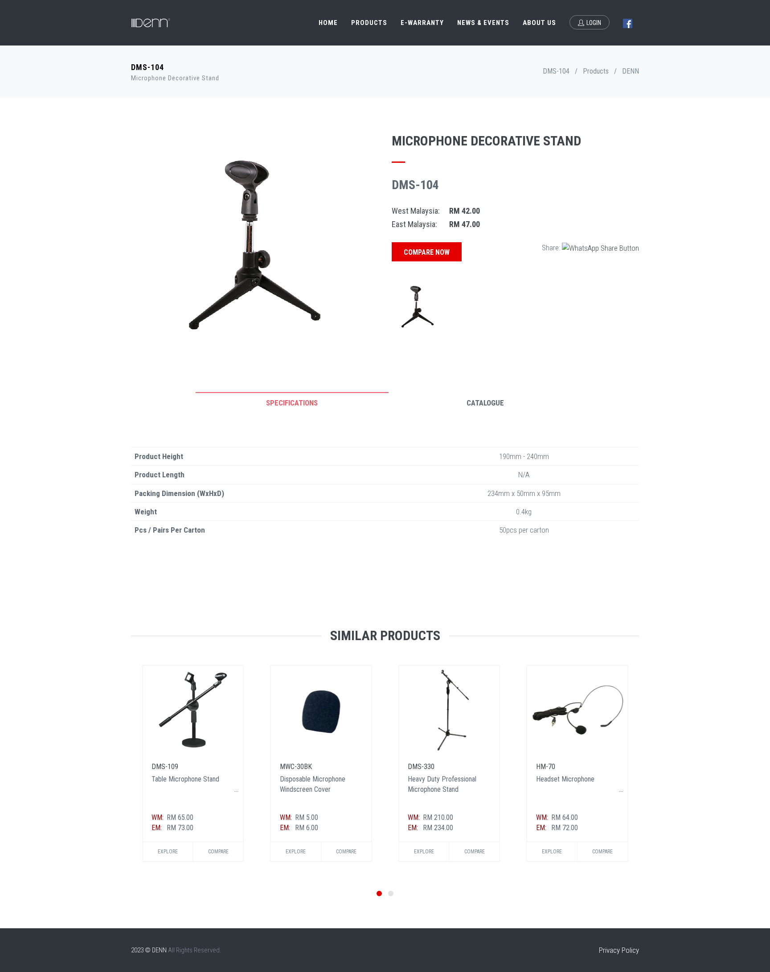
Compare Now (427, 252)
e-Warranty (422, 23)
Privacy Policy (619, 950)
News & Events (483, 23)
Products (369, 23)
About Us (539, 23)
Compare (218, 851)
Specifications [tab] (292, 402)
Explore (168, 851)
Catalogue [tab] (485, 402)
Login (593, 22)
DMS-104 (556, 71)
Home (328, 23)
